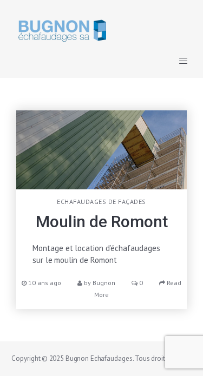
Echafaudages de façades (101, 201)
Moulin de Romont (102, 221)
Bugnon (104, 283)
